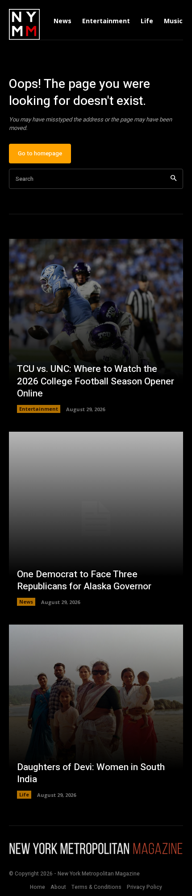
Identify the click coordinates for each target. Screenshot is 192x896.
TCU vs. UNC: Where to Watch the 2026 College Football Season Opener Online (95, 381)
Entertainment (38, 408)
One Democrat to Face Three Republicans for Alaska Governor (84, 580)
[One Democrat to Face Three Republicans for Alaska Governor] (96, 519)
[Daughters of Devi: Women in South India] (96, 712)
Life (24, 794)
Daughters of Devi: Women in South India (91, 773)
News (26, 601)
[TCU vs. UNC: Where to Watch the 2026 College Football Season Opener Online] (96, 326)
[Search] (173, 179)
